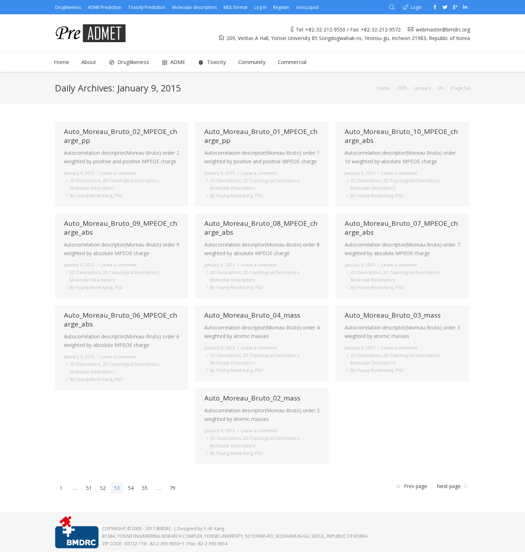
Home (383, 88)
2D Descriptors (85, 181)
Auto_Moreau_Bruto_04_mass (252, 315)
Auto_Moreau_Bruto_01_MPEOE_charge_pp (261, 136)
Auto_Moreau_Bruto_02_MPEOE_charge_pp (120, 136)
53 (117, 487)
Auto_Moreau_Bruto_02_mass (252, 398)
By (96, 196)
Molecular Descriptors (92, 188)
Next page (449, 486)
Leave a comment (118, 173)
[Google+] (455, 7)
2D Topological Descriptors (130, 181)
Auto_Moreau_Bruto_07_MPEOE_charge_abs (401, 228)
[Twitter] (445, 7)
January (422, 88)
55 (145, 487)
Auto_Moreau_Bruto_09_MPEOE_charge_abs (120, 228)
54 (131, 487)
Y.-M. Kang (214, 529)
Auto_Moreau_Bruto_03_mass (393, 315)
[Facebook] (435, 7)
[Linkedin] (465, 7)
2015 (402, 88)
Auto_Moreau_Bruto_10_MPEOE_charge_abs (401, 136)
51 (89, 487)
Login (416, 7)
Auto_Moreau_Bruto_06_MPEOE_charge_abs (120, 320)
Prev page (415, 486)
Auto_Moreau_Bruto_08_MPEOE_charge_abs (261, 228)
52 (103, 487)
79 (172, 487)
